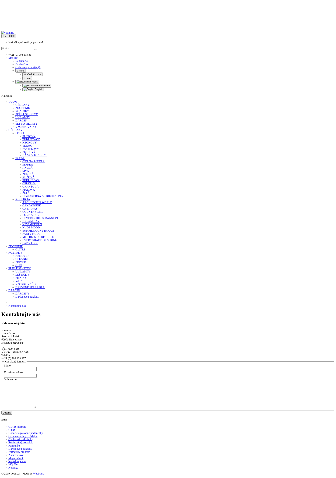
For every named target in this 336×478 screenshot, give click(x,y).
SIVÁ (25, 170)
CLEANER (22, 258)
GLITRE (20, 249)
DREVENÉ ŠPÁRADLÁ (30, 287)
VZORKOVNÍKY (26, 126)
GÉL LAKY (22, 104)
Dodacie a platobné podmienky (25, 433)
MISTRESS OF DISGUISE (38, 236)
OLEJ (18, 265)
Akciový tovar (16, 455)
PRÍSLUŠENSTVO (26, 114)
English (38, 89)
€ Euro (27, 78)
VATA (19, 280)
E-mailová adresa (13, 372)
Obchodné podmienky (20, 439)
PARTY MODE (31, 233)
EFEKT (19, 133)
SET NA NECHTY (26, 123)
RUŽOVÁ (28, 177)
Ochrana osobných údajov (22, 436)
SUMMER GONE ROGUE (38, 230)
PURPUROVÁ (31, 180)
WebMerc (38, 473)
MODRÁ (27, 164)
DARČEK (21, 120)
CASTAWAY (30, 208)
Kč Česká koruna (32, 74)
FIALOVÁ (28, 189)
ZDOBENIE (22, 107)
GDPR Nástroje (17, 426)
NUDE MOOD (31, 227)
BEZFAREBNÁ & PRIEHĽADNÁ (42, 196)
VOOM (12, 101)
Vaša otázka (10, 379)
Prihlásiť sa (21, 64)
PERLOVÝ (29, 151)
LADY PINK (30, 243)
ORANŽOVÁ (30, 186)
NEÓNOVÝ (29, 142)
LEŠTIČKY (22, 274)
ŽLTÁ (26, 192)
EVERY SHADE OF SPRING (39, 240)
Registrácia (21, 60)
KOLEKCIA (22, 199)
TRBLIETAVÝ (31, 139)
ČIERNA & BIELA (33, 161)
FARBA (20, 158)
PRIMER (20, 262)
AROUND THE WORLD (37, 202)
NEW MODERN (32, 224)
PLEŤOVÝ (29, 136)
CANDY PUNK (31, 205)
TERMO (27, 145)
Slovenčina (44, 85)
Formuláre (14, 445)
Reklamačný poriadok (20, 442)
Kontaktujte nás (17, 305)
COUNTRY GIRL (32, 211)
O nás (11, 429)
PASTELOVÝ (30, 148)
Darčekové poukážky (27, 296)
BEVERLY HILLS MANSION (40, 218)
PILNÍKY (21, 277)
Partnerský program (19, 451)
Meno (7, 365)
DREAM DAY (31, 221)
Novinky (13, 467)
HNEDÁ (27, 167)
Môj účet (13, 464)
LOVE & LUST (31, 214)
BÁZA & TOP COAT (34, 155)
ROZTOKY (22, 111)
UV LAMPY (22, 117)
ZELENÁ (28, 173)
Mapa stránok (15, 458)
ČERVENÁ (29, 183)
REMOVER (22, 255)
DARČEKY (22, 293)
